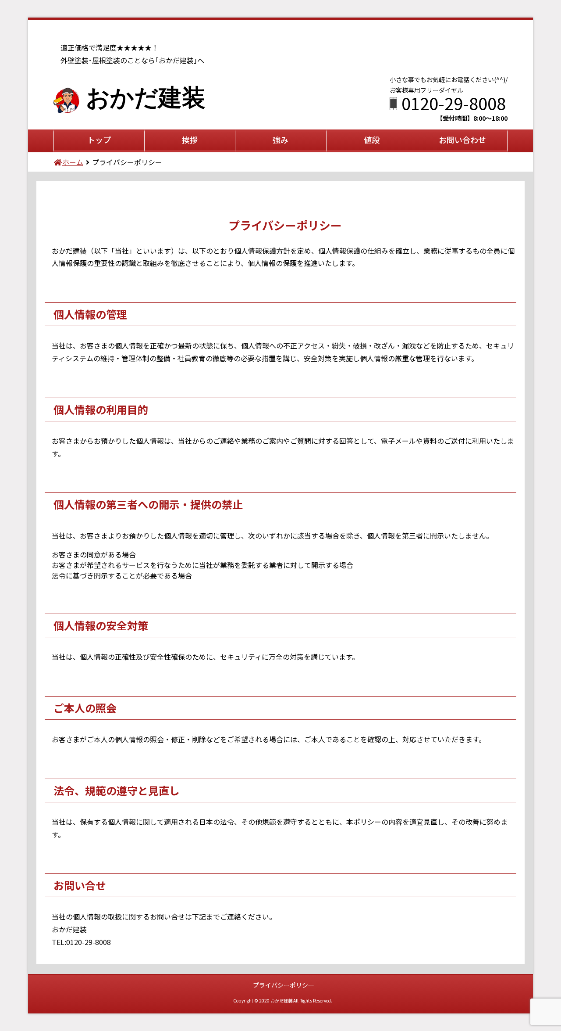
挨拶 (190, 139)
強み (280, 139)
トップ (99, 139)
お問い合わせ (462, 139)
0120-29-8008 (453, 103)
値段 (372, 139)
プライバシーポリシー (283, 985)
